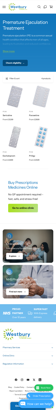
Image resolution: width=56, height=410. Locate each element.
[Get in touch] (45, 7)
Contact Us (31, 387)
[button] (4, 7)
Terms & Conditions (22, 395)
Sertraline (7, 115)
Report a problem (16, 391)
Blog (10, 387)
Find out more (15, 291)
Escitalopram (9, 156)
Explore (12, 256)
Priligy (32, 156)
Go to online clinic (23, 207)
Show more (9, 51)
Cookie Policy (19, 387)
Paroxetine (34, 115)
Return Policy (30, 391)
